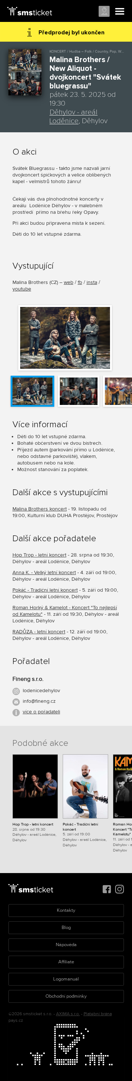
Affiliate (66, 962)
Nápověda (66, 945)
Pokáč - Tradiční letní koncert (45, 590)
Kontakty (66, 910)
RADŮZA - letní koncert (38, 632)
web (68, 282)
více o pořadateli (41, 712)
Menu (120, 11)
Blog (66, 927)
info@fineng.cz (39, 701)
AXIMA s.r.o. (68, 1014)
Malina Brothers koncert (39, 509)
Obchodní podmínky (66, 996)
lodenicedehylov (41, 690)
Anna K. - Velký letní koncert (44, 572)
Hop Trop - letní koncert (39, 555)
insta (92, 282)
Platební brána (98, 1014)
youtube (21, 289)
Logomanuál (66, 979)
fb (80, 282)
